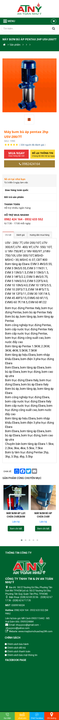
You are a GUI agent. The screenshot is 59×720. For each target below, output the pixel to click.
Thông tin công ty (18, 552)
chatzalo (22, 718)
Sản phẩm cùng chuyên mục (21, 478)
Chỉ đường (51, 718)
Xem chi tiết (16, 528)
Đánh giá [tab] (21, 235)
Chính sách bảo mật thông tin (22, 655)
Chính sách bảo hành (18, 644)
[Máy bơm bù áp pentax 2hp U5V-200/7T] (29, 119)
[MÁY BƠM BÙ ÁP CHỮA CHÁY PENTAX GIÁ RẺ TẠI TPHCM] (43, 497)
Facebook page (15, 660)
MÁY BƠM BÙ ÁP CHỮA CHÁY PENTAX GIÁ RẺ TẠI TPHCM (43, 518)
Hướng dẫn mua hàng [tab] (39, 235)
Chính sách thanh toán (18, 651)
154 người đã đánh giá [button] (32, 144)
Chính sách (12, 637)
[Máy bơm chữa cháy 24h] (29, 8)
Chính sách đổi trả (16, 647)
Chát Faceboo (37, 718)
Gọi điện (7, 718)
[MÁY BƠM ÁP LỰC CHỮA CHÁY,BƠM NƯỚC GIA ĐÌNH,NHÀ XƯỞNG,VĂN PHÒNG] (16, 497)
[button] (22, 540)
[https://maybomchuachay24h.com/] (4, 44)
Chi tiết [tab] (8, 235)
